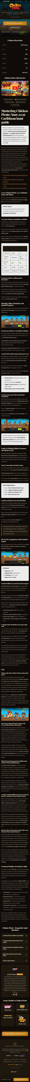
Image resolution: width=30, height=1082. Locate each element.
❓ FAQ (15, 105)
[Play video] (15, 88)
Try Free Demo (15, 27)
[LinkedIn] (16, 994)
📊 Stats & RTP (20, 99)
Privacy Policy (23, 1059)
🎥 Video (9, 102)
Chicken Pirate (6, 1059)
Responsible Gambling (7, 1061)
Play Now (15, 1034)
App (12, 1)
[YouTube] (14, 994)
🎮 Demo (8, 99)
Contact (15, 1061)
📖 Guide (20, 102)
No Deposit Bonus (19, 1)
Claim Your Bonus (21, 1079)
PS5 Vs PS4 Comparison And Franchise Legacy (15, 188)
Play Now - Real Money (15, 23)
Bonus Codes (24, 1061)
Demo (26, 1)
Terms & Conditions (15, 1059)
